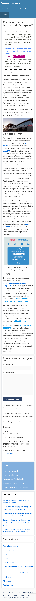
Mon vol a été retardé (11, 471)
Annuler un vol (8, 550)
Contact (4, 15)
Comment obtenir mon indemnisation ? (17, 487)
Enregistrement (8, 562)
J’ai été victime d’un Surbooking (14, 479)
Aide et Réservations (9, 9)
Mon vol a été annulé (10, 475)
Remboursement (9, 585)
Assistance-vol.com (10, 3)
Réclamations (24, 9)
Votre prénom (8, 364)
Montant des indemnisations (13, 483)
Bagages (6, 554)
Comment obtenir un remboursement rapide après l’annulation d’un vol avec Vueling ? (17, 522)
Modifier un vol (8, 577)
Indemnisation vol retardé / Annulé (15, 573)
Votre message (8, 372)
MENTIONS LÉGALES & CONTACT (21, 598)
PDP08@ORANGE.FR (10, 453)
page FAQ (6, 151)
